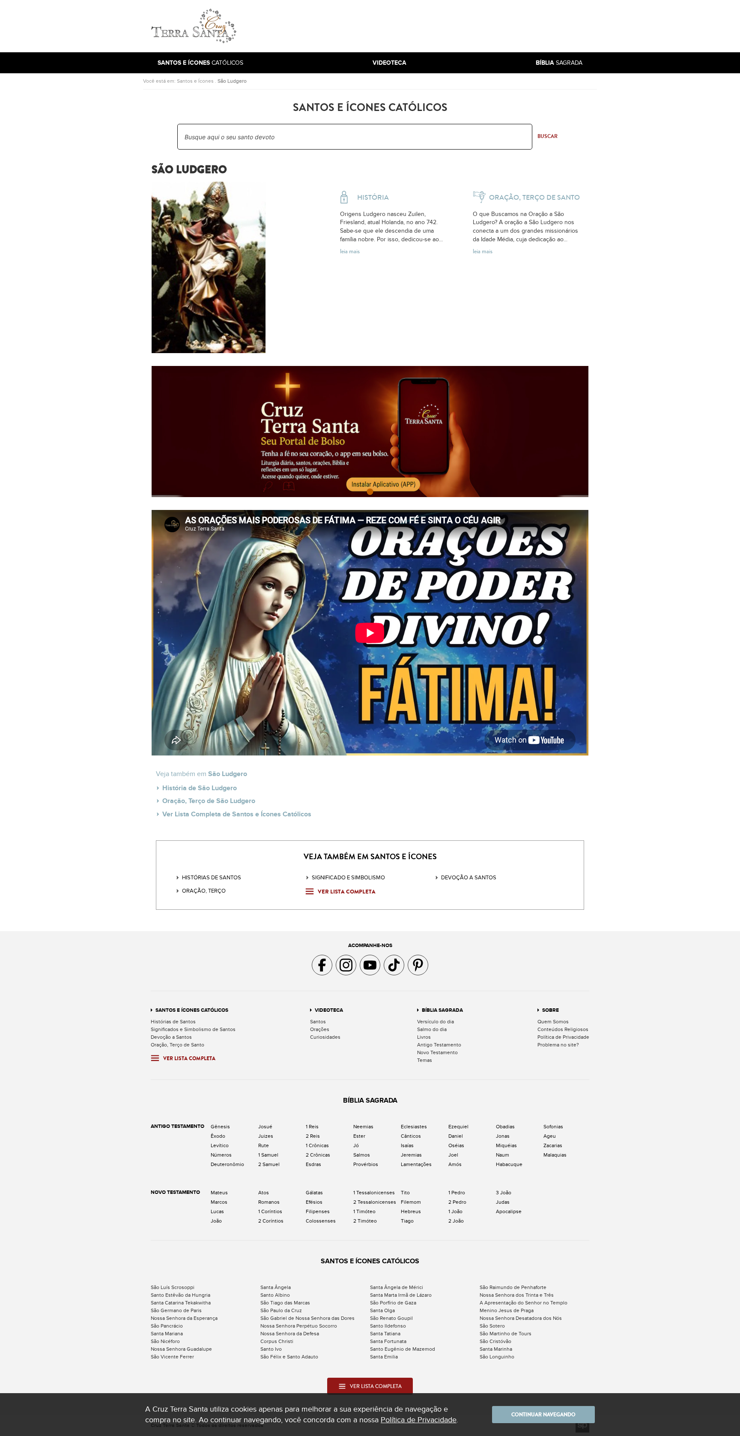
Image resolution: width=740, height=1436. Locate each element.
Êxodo (218, 1136)
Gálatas (314, 1193)
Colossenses (321, 1221)
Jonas (503, 1136)
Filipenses (318, 1211)
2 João (456, 1221)
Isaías (407, 1145)
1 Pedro (456, 1193)
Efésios (314, 1202)
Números (221, 1155)
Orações (319, 1029)
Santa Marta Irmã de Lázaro (401, 1295)
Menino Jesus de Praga (507, 1310)
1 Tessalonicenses (374, 1193)
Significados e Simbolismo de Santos (193, 1029)
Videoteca (329, 1010)
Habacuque (509, 1164)
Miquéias (506, 1145)
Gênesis (220, 1127)
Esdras (313, 1164)
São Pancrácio (167, 1326)
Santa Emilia (384, 1357)
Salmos (361, 1155)
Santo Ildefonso (388, 1326)
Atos (263, 1193)
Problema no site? (558, 1045)
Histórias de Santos (211, 877)
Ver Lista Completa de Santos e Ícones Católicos (236, 814)
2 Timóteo (365, 1221)
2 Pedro (457, 1202)
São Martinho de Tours (505, 1334)
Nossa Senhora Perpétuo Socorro (298, 1326)
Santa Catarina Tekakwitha (181, 1303)
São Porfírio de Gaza (393, 1303)
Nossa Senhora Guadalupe (181, 1349)
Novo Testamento (437, 1052)
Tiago (407, 1221)
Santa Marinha (496, 1349)
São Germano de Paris (176, 1310)
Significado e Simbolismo (348, 877)
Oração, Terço (204, 890)
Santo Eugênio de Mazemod (402, 1349)
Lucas (217, 1211)
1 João (455, 1211)
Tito (405, 1193)
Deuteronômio (227, 1164)
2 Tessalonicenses (374, 1202)
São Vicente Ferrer (172, 1357)
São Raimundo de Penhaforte (513, 1287)
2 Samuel (269, 1164)
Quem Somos (553, 1022)
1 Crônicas (317, 1145)
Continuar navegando (543, 1414)
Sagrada (559, 62)
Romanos (269, 1202)
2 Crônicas (318, 1155)
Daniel (455, 1136)
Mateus (219, 1193)
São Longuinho (497, 1357)
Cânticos (411, 1136)
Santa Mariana (167, 1334)
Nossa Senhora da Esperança (184, 1318)
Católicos (200, 62)
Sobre (550, 1010)
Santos (318, 1022)
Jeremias (411, 1155)
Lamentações (416, 1164)
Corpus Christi (276, 1341)
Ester (359, 1136)
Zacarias (552, 1145)
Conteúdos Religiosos (562, 1029)
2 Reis (313, 1136)
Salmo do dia (432, 1029)
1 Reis (312, 1127)
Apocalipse (509, 1211)
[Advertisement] (427, 26)
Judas (503, 1202)
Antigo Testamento (439, 1045)
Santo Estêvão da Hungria (180, 1295)
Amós (455, 1164)
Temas (424, 1060)
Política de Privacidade (563, 1037)
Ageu (549, 1136)
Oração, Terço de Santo (177, 1045)
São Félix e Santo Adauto (289, 1357)
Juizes (265, 1136)
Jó (356, 1145)
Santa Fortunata (388, 1341)
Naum (502, 1155)
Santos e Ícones (195, 81)
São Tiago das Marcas (285, 1303)
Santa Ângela (275, 1287)
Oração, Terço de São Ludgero (208, 801)
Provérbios (365, 1164)
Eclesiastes (414, 1127)
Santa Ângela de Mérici (396, 1287)
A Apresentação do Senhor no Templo (523, 1303)
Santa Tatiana (385, 1334)
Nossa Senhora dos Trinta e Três (517, 1295)
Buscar (547, 136)
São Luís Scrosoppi (172, 1287)
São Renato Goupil (391, 1318)
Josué (265, 1127)
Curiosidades (325, 1037)
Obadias (505, 1127)
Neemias (363, 1127)
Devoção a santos (468, 877)
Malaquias (555, 1155)
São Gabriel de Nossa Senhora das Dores (307, 1318)
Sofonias (553, 1127)
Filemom (411, 1202)
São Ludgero (232, 81)
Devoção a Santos (171, 1037)
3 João (503, 1193)
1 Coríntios (270, 1211)
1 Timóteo (364, 1211)
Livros (424, 1037)
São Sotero (492, 1326)
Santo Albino (275, 1295)
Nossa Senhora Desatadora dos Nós (521, 1318)
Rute (263, 1145)
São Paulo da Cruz (281, 1310)
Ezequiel (458, 1127)
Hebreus (411, 1211)
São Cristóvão (495, 1341)
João (216, 1221)
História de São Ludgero (199, 788)
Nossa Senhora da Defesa (289, 1334)
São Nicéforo (165, 1341)
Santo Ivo (271, 1349)
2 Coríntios (270, 1221)
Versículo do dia (435, 1022)
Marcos (219, 1202)
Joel (453, 1155)
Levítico (220, 1145)
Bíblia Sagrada (442, 1010)
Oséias (456, 1145)
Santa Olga (382, 1310)
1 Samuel (268, 1155)
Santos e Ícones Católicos (191, 1010)
